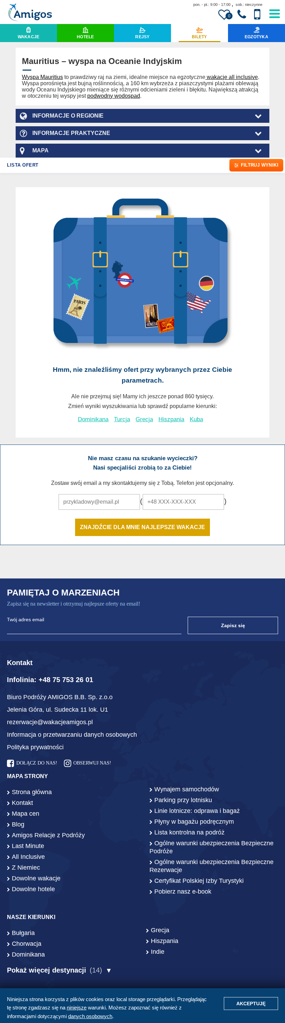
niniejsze (77, 1007)
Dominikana (93, 419)
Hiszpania (171, 419)
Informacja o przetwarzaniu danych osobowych (72, 734)
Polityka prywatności (35, 747)
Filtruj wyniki (259, 165)
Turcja (122, 419)
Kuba (196, 419)
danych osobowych (90, 1016)
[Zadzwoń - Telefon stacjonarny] (241, 14)
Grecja (144, 419)
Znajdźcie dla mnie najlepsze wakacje (142, 527)
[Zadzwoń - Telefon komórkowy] (257, 14)
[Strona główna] (30, 13)
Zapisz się (233, 625)
